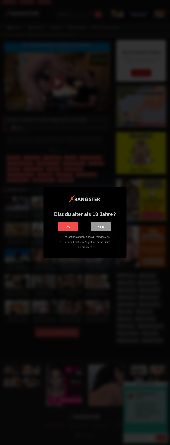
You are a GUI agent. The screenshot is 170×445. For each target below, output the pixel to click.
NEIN (101, 226)
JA (68, 226)
